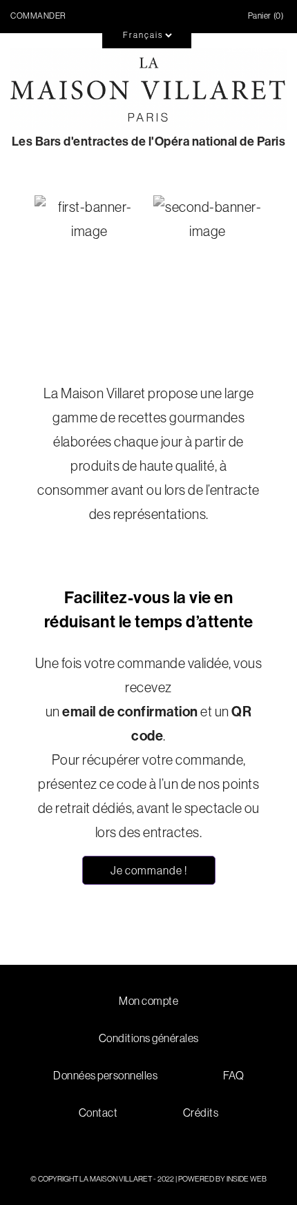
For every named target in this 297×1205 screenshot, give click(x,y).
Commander (38, 16)
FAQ (234, 1075)
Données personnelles (105, 1075)
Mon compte (148, 1001)
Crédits (201, 1112)
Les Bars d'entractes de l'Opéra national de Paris (149, 142)
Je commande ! (149, 870)
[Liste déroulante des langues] (124, 23)
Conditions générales (149, 1038)
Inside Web (247, 1179)
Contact (98, 1112)
